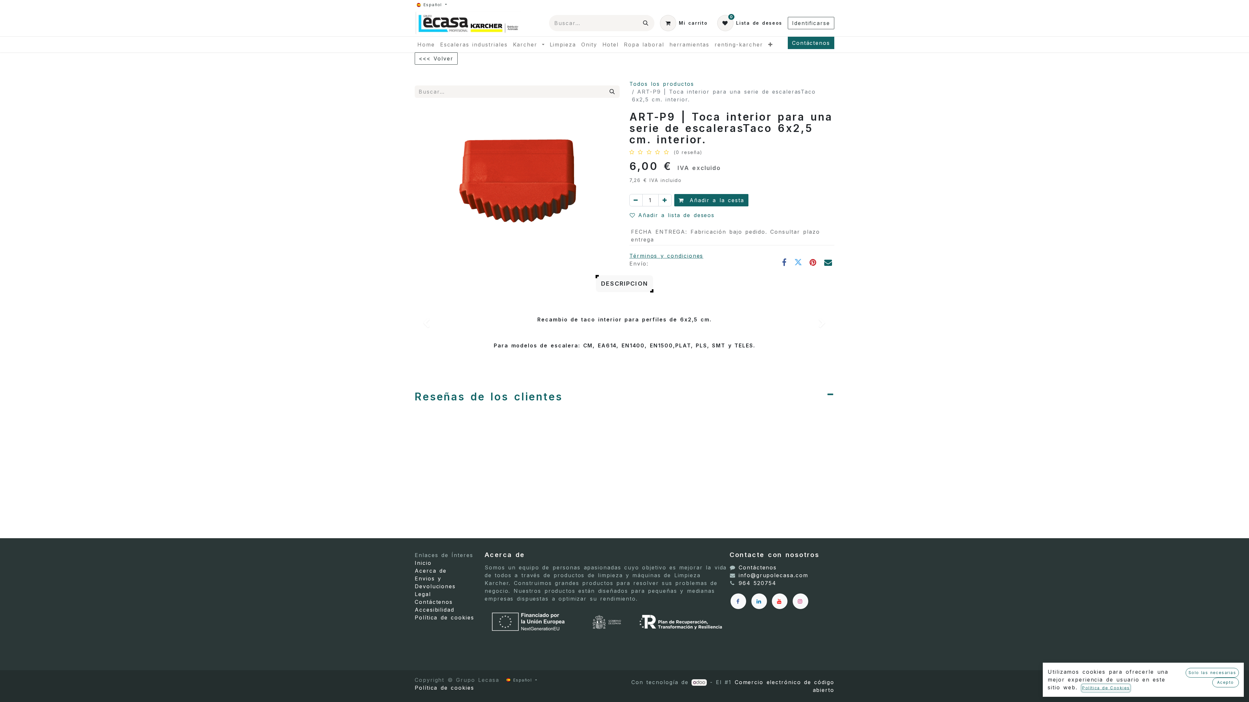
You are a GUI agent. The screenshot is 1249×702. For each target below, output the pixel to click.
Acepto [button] (1225, 682)
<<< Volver (436, 58)
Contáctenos (811, 43)
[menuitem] (426, 44)
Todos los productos (661, 84)
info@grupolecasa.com (773, 575)
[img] (431, 324)
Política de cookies (444, 617)
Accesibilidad (434, 609)
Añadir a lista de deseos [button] (676, 215)
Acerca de (431, 570)
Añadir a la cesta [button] (715, 200)
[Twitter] (798, 262)
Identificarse (811, 23)
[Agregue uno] (665, 200)
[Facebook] (784, 262)
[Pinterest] (813, 262)
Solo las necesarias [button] (1212, 672)
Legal (423, 594)
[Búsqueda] (646, 23)
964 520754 (757, 583)
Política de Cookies (1106, 687)
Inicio (423, 563)
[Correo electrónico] (828, 262)
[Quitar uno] (636, 200)
